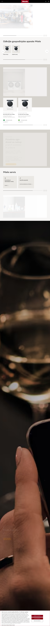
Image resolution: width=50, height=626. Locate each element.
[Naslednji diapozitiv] (46, 35)
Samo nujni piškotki (37, 618)
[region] (25, 20)
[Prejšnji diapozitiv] (44, 35)
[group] (10, 110)
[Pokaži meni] (2, 1)
